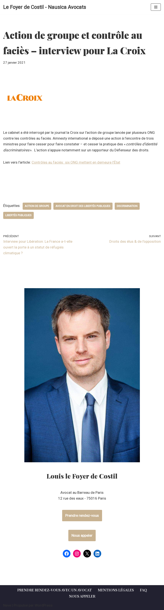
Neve (7, 605)
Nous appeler (82, 535)
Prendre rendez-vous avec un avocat (54, 589)
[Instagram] (77, 553)
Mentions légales (116, 589)
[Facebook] (66, 553)
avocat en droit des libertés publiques (83, 206)
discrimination (127, 206)
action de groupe (37, 206)
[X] (87, 553)
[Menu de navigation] (156, 7)
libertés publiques (18, 215)
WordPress (44, 605)
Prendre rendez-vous (82, 515)
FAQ (143, 589)
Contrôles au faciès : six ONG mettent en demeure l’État (76, 162)
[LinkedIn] (97, 553)
